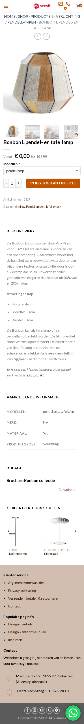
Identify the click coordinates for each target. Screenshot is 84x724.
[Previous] (10, 83)
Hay (22, 206)
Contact (14, 606)
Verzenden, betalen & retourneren (33, 598)
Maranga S (51, 553)
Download (67, 489)
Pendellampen (21, 22)
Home (9, 16)
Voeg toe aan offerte (53, 183)
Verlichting (68, 16)
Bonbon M (35, 375)
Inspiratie (15, 640)
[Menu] (6, 6)
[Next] (73, 83)
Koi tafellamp (18, 553)
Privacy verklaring (22, 590)
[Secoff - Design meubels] (42, 6)
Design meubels (20, 624)
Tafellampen (53, 206)
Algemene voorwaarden (26, 582)
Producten (42, 16)
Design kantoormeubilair (27, 632)
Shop (23, 16)
